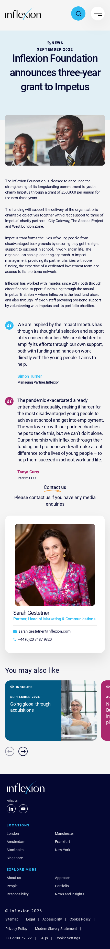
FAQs (43, 938)
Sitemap (11, 919)
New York (62, 850)
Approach (63, 878)
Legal (30, 919)
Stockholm (15, 850)
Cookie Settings (68, 938)
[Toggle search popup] (78, 13)
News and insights (69, 894)
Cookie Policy (80, 919)
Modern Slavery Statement (56, 929)
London (13, 833)
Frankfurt (62, 842)
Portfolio (62, 886)
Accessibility (52, 919)
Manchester (64, 833)
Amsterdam (16, 842)
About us (14, 878)
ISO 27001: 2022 (18, 938)
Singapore (15, 858)
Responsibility (18, 894)
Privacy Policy (16, 929)
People (12, 886)
